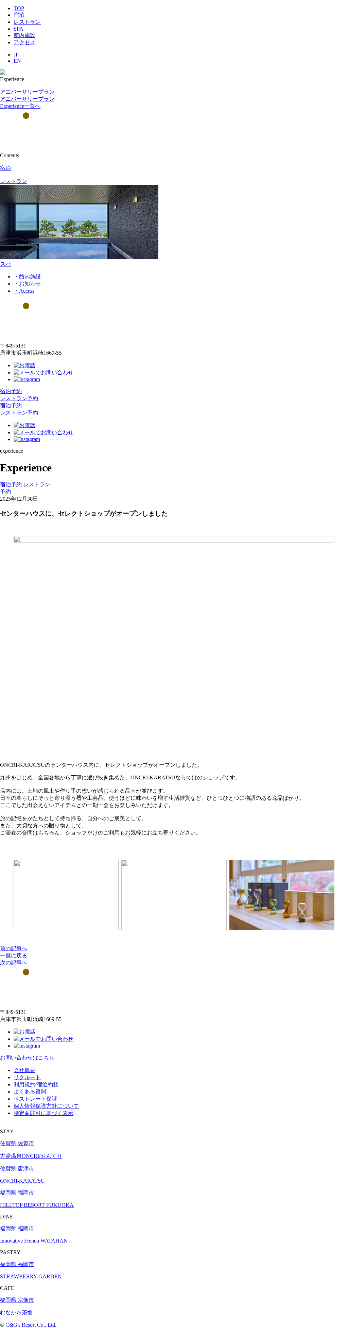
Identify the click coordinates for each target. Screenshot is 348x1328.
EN (17, 61)
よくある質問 (30, 1092)
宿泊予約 (11, 391)
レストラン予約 (19, 398)
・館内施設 (27, 276)
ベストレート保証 (35, 1099)
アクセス (24, 42)
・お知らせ (27, 284)
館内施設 (24, 35)
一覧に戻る (13, 955)
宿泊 (19, 15)
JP (16, 55)
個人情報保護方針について (46, 1106)
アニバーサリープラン (27, 92)
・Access (24, 291)
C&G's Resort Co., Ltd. (30, 1325)
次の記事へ (13, 963)
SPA (18, 29)
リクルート (27, 1077)
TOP (19, 8)
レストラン (27, 22)
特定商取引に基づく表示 (43, 1113)
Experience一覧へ (20, 106)
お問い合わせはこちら (27, 1057)
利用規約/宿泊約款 (36, 1084)
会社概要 (24, 1070)
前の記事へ (13, 948)
